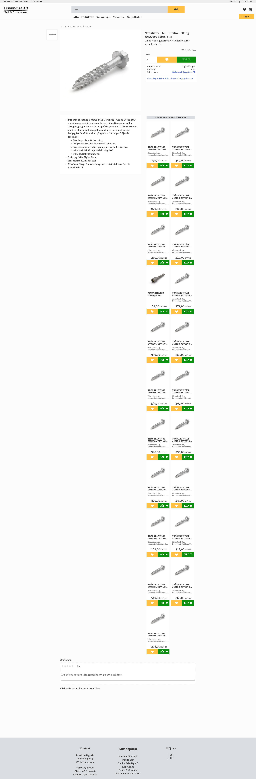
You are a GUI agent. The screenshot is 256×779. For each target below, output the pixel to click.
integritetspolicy (117, 740)
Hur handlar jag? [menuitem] (128, 756)
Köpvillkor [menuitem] (128, 767)
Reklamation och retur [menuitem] (128, 773)
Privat (233, 2)
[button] (244, 9)
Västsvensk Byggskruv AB (183, 72)
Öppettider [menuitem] (134, 17)
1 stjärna (62, 666)
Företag (247, 2)
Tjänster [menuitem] (118, 17)
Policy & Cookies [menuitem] (128, 770)
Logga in (246, 16)
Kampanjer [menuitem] (103, 17)
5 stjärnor (72, 666)
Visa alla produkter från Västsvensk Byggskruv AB (170, 78)
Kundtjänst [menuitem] (128, 760)
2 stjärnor (65, 666)
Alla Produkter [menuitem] (83, 17)
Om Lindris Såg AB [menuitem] (128, 763)
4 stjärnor (70, 666)
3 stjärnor (67, 666)
